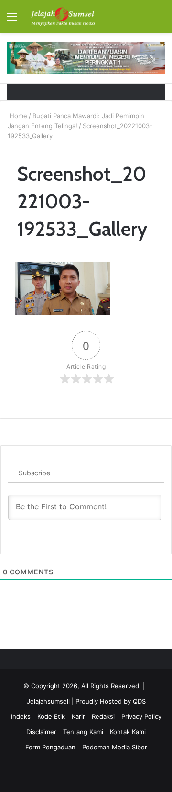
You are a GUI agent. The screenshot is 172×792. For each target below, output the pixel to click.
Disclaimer (41, 732)
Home (17, 116)
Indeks (21, 716)
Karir (78, 716)
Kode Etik (51, 716)
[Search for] (160, 20)
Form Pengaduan (50, 747)
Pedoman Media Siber (114, 747)
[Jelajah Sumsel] (62, 16)
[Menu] (12, 20)
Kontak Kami (128, 732)
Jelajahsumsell (48, 701)
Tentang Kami (83, 732)
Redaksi (103, 716)
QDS (139, 701)
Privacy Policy (141, 716)
